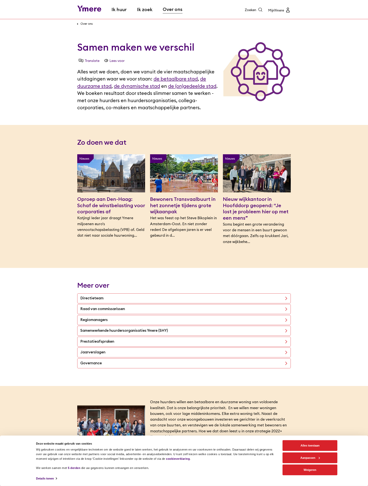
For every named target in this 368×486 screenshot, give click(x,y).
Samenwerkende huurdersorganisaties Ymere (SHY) (124, 330)
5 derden (74, 468)
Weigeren (310, 469)
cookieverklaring (178, 458)
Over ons (172, 9)
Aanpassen (307, 457)
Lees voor (117, 60)
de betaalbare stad (176, 79)
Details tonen (45, 478)
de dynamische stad (137, 86)
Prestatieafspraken (97, 341)
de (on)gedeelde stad (192, 86)
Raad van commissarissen (102, 309)
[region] (184, 461)
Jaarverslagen (92, 352)
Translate (92, 60)
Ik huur (119, 9)
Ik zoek (144, 9)
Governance (91, 363)
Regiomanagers (94, 320)
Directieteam (92, 298)
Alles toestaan (310, 445)
